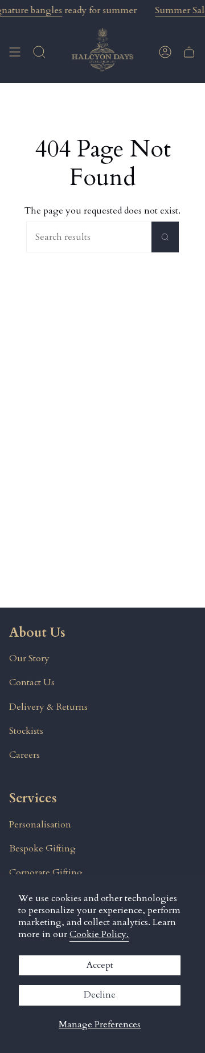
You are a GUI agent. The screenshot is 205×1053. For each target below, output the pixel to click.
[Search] (165, 237)
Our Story (29, 658)
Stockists (26, 731)
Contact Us (32, 682)
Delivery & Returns (48, 707)
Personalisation (40, 824)
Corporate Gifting (46, 872)
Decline (100, 994)
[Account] (165, 51)
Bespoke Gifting (42, 848)
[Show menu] (14, 51)
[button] (39, 51)
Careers (24, 755)
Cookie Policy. (99, 934)
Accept (100, 965)
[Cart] (189, 51)
